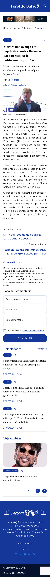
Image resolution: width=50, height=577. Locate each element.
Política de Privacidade (33, 330)
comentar (25, 338)
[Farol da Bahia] (24, 5)
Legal (25, 549)
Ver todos (42, 349)
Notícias (16, 28)
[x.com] (20, 554)
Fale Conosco (25, 543)
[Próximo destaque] (44, 491)
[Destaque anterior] (38, 491)
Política (27, 28)
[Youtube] (25, 554)
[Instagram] (29, 554)
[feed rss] (34, 554)
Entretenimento (10, 471)
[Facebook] (16, 554)
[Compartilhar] (44, 40)
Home (6, 28)
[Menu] (5, 6)
